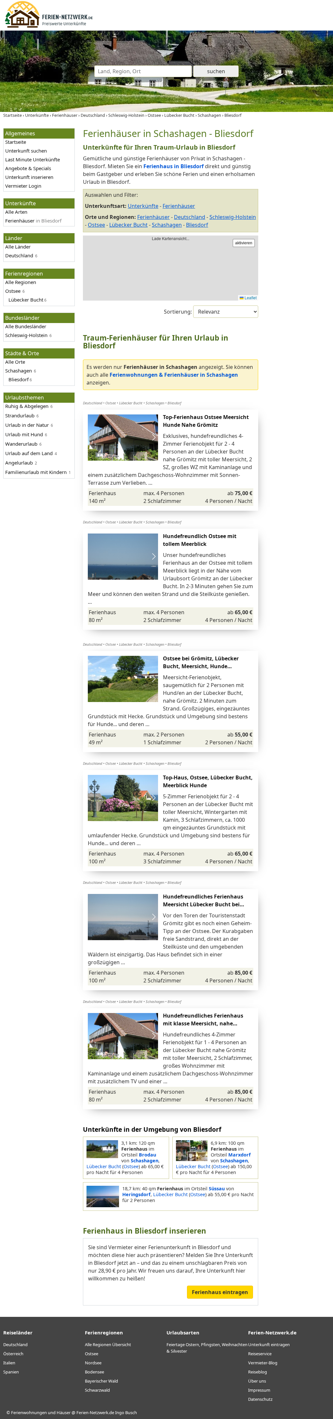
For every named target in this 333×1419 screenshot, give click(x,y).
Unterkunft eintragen (269, 1344)
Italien (9, 1363)
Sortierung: (178, 311)
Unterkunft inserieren (29, 177)
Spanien (11, 1372)
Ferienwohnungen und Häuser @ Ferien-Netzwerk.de (62, 1412)
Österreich (13, 1354)
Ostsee (96, 224)
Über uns (257, 1381)
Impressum (259, 1390)
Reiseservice (260, 1354)
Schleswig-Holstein (232, 217)
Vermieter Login (23, 185)
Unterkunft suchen (26, 150)
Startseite (15, 142)
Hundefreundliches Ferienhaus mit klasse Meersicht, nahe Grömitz (203, 1023)
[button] (153, 437)
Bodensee (94, 1372)
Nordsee (93, 1363)
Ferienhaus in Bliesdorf (173, 166)
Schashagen (167, 224)
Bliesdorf (197, 224)
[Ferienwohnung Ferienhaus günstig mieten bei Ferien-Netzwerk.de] (48, 26)
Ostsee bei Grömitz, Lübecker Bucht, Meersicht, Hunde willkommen (201, 666)
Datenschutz (260, 1399)
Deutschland (189, 217)
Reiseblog (257, 1372)
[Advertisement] (297, 225)
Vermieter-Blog (262, 1363)
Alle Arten (16, 212)
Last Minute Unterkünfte (32, 159)
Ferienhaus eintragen (220, 1292)
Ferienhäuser (153, 217)
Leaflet (250, 297)
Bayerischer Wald (101, 1381)
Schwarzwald (97, 1390)
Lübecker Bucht (128, 224)
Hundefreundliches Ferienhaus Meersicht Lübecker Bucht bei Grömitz (203, 904)
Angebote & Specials (28, 168)
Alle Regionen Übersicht (108, 1344)
